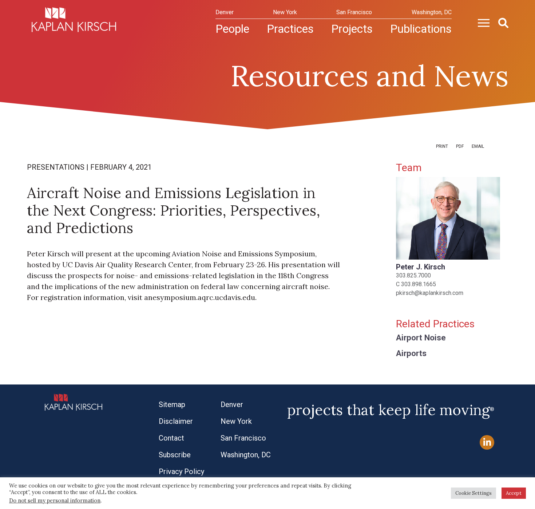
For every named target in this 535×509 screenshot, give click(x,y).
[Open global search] (500, 22)
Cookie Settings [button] (473, 493)
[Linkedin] (487, 442)
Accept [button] (514, 493)
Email (478, 146)
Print (442, 146)
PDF (460, 146)
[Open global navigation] (481, 22)
